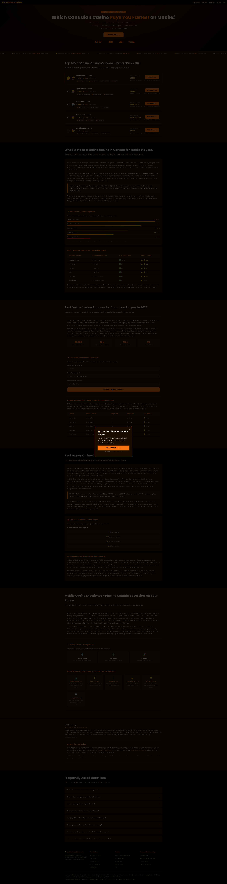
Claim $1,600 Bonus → (113, 448)
